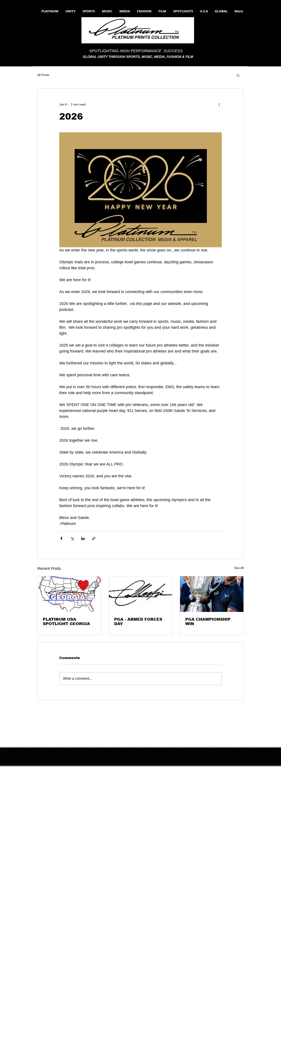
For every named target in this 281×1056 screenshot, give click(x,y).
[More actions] (219, 104)
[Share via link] (94, 538)
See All (239, 568)
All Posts (43, 75)
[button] (238, 75)
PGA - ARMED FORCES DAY (138, 621)
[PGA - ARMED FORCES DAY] (140, 594)
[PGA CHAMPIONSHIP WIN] (211, 594)
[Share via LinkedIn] (83, 538)
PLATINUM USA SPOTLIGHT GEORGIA (66, 621)
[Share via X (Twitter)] (72, 538)
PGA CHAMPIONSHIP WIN (208, 621)
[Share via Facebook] (61, 538)
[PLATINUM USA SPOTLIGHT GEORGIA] (69, 594)
